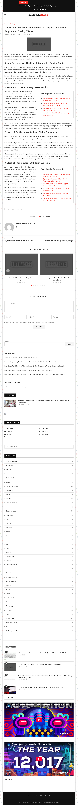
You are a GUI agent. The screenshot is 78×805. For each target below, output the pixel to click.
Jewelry (40, 531)
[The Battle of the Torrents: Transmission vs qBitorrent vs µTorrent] (10, 667)
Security (40, 589)
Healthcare (40, 515)
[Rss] (45, 9)
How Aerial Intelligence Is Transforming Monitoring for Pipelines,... (38, 6)
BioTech (40, 469)
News (40, 569)
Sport (40, 602)
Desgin (40, 482)
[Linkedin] (37, 9)
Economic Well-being (40, 486)
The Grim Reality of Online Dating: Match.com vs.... (22, 279)
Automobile (40, 465)
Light (40, 548)
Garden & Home (40, 511)
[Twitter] (34, 9)
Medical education (40, 564)
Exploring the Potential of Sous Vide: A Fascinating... (56, 279)
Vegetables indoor (40, 622)
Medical (40, 560)
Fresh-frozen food (40, 503)
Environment (40, 490)
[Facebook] (28, 796)
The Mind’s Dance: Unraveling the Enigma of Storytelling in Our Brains (41, 687)
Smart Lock (40, 593)
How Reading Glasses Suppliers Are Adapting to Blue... (34, 3)
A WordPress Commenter (12, 387)
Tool (40, 614)
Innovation (40, 527)
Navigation (26, 387)
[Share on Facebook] (43, 216)
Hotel (40, 519)
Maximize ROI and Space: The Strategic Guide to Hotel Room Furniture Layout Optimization (43, 401)
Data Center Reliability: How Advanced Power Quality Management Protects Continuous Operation (34, 366)
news (7, 209)
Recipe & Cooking (17, 209)
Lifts (40, 544)
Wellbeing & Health (40, 631)
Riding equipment (40, 581)
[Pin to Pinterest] (47, 216)
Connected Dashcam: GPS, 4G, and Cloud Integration (20, 358)
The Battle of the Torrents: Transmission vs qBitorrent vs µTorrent (40, 664)
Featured (40, 498)
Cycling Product (40, 478)
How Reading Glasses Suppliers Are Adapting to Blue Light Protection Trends (28, 370)
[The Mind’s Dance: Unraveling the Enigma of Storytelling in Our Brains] (10, 690)
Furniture (40, 507)
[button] (29, 2)
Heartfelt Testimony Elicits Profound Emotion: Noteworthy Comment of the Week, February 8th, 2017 (45, 677)
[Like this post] (41, 216)
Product (40, 573)
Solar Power (40, 598)
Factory (40, 494)
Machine (40, 552)
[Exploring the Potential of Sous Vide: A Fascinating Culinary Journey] (56, 264)
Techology (40, 610)
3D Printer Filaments (40, 461)
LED (40, 540)
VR (40, 627)
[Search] (73, 14)
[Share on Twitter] (45, 216)
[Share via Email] (49, 216)
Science (40, 585)
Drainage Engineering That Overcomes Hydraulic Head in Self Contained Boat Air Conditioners (33, 362)
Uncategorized (40, 618)
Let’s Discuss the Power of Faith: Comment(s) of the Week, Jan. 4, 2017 (42, 653)
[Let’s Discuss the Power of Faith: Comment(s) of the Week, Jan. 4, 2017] (10, 656)
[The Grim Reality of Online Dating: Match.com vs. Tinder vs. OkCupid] (21, 264)
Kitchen (40, 536)
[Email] (43, 9)
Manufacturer (40, 556)
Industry (40, 523)
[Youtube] (40, 9)
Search (6, 341)
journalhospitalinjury (15, 34)
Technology (40, 606)
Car (40, 474)
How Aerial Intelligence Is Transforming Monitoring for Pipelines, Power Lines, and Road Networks (34, 374)
